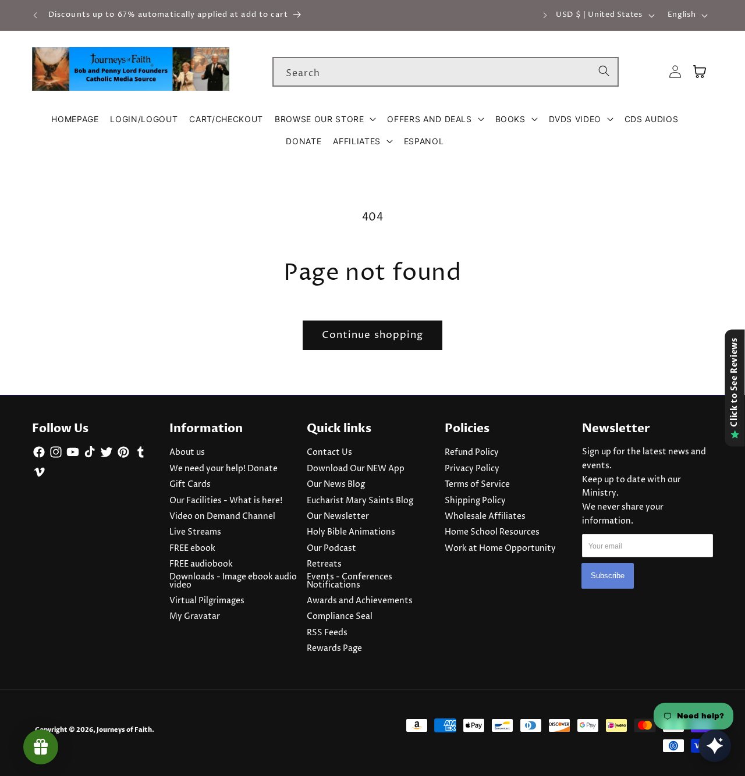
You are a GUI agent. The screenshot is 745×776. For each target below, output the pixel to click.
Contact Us (329, 452)
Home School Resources (492, 532)
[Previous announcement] (35, 15)
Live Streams (195, 532)
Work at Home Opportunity (500, 548)
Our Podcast (331, 548)
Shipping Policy (475, 501)
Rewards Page (334, 649)
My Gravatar (194, 617)
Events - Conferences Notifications (349, 581)
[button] (325, 119)
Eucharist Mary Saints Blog (360, 501)
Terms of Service (477, 484)
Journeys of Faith (124, 729)
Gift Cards (190, 484)
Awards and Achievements (360, 601)
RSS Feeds (327, 633)
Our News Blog (336, 484)
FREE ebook (192, 548)
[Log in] (675, 72)
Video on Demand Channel (222, 516)
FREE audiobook (201, 564)
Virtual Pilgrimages (206, 601)
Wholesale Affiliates (485, 516)
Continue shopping (373, 335)
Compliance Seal (339, 617)
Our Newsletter (338, 516)
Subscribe (608, 575)
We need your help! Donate (223, 469)
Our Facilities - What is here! (225, 501)
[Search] (604, 72)
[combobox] (445, 72)
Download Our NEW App (356, 469)
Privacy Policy (472, 469)
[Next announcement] (545, 15)
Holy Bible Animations (351, 532)
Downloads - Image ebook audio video (233, 581)
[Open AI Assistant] (714, 745)
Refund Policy (472, 452)
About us (187, 452)
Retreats (324, 564)
